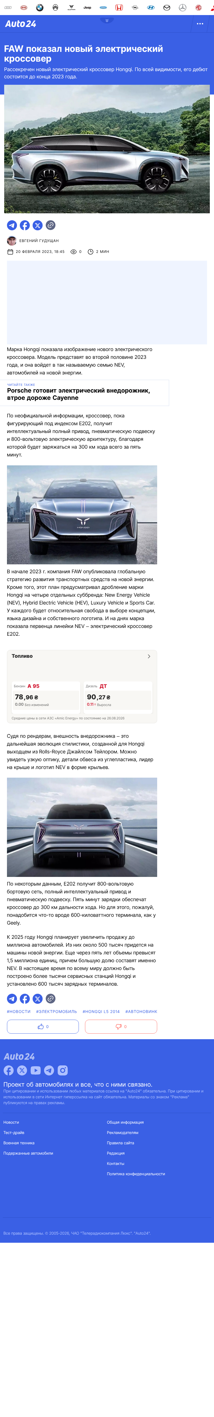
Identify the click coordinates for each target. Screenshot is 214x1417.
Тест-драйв (14, 1132)
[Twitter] (22, 1070)
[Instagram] (63, 1070)
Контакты (115, 1163)
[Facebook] (9, 1070)
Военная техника (19, 1143)
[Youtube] (36, 1070)
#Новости (19, 1011)
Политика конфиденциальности (136, 1174)
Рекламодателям (122, 1132)
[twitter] (38, 225)
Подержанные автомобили (28, 1153)
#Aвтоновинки (143, 1011)
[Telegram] (49, 1070)
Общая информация (125, 1122)
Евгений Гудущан (39, 241)
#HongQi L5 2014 (101, 1011)
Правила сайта (120, 1143)
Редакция (116, 1153)
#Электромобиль (56, 1011)
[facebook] (25, 225)
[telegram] (12, 225)
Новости (11, 1122)
